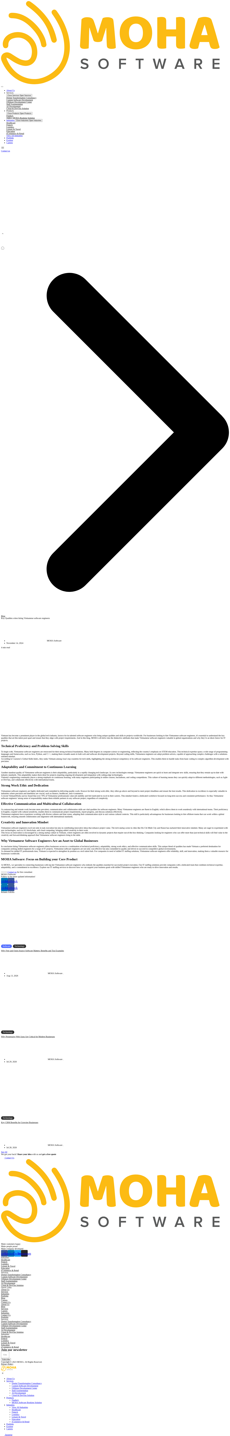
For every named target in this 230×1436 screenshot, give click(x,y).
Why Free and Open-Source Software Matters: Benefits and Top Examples (32, 951)
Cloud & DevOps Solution (17, 108)
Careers (4, 1300)
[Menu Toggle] (2, 86)
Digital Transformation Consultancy (21, 98)
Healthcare (10, 123)
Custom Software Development (19, 100)
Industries (5, 1294)
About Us (5, 1289)
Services (4, 1292)
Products (10, 1398)
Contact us (12, 872)
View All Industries (20, 1407)
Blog (3, 616)
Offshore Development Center (19, 102)
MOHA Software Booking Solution (27, 1402)
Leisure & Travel (13, 129)
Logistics (10, 127)
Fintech (9, 125)
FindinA (9, 116)
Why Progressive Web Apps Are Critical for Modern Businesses (28, 1037)
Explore (9, 1426)
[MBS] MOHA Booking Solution (20, 118)
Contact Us (6, 1302)
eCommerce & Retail (15, 133)
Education (10, 131)
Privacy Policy (7, 1364)
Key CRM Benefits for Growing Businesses (19, 1122)
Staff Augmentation (14, 104)
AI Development (13, 106)
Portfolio (4, 1296)
